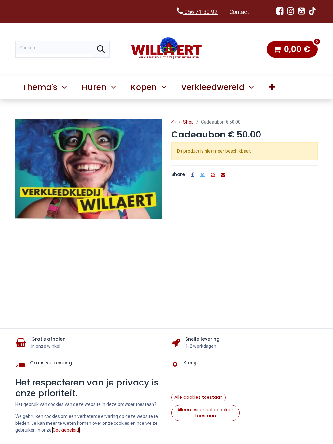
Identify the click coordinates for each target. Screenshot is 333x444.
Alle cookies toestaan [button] (198, 397)
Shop (188, 121)
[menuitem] (272, 87)
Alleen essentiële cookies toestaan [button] (205, 412)
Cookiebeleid (66, 430)
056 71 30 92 (200, 12)
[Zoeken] (101, 49)
